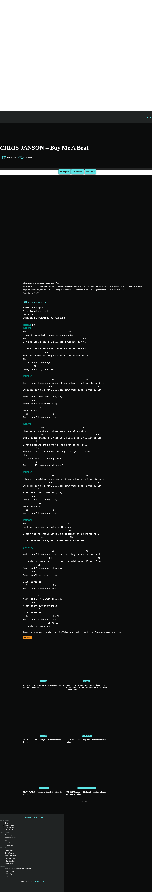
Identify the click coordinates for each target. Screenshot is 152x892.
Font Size (90, 171)
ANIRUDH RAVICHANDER (86, 788)
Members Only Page (10, 837)
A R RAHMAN (86, 735)
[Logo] (106, 117)
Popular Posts (9, 850)
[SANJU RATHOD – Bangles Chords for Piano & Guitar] (44, 716)
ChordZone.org (39, 881)
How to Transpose (10, 853)
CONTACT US (9, 871)
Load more (84, 801)
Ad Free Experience (10, 874)
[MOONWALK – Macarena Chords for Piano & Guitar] (44, 768)
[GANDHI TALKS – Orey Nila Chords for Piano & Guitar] (86, 716)
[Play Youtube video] (85, 223)
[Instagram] (6, 885)
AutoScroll (78, 171)
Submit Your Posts (10, 861)
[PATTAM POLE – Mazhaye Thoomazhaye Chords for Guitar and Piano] (44, 661)
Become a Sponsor (10, 835)
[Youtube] (11, 885)
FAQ (6, 840)
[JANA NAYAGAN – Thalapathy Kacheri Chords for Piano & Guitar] (86, 768)
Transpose (64, 171)
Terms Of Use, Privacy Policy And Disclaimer (18, 868)
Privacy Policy (9, 845)
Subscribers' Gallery (10, 858)
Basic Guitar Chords (10, 856)
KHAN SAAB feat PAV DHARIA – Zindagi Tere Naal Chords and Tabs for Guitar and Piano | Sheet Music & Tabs (86, 687)
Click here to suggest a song (36, 302)
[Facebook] (2, 885)
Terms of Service (9, 843)
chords (27, 637)
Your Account (9, 864)
